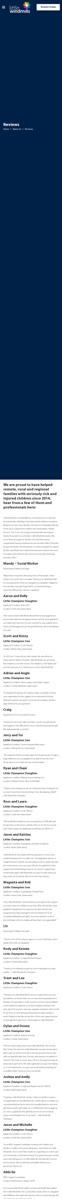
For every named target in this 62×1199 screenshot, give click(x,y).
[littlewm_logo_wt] (20, 7)
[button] (3, 7)
